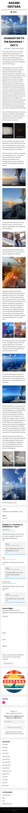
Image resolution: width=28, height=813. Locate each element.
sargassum (18, 252)
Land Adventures (6, 795)
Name (4, 633)
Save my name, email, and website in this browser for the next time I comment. (13, 657)
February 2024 (6, 756)
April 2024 (5, 750)
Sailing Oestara (14, 5)
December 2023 (6, 762)
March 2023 (5, 785)
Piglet (3, 798)
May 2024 (4, 747)
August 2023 (5, 774)
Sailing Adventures (12, 502)
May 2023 (4, 782)
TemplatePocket (16, 809)
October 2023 (5, 768)
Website (4, 646)
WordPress (14, 811)
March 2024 (5, 753)
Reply (3, 540)
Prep (3, 801)
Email (4, 639)
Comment (5, 616)
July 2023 (5, 777)
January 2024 (6, 759)
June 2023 (5, 779)
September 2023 (6, 771)
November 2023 (6, 765)
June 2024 (5, 744)
